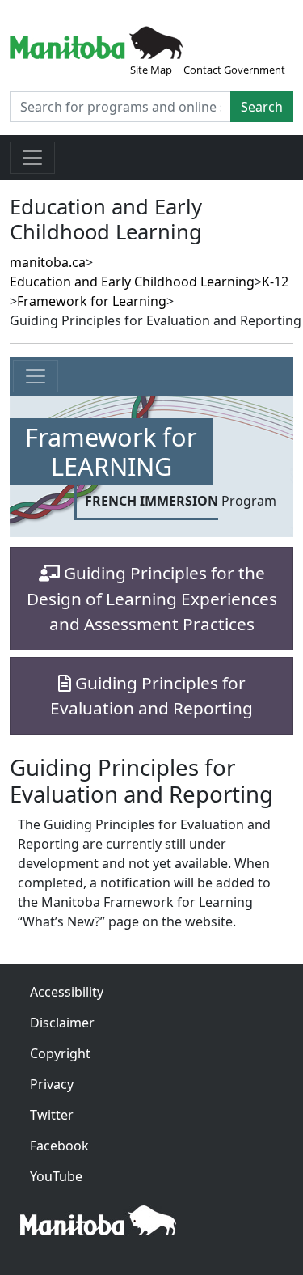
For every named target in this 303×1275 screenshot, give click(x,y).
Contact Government (234, 69)
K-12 (275, 281)
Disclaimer (62, 1022)
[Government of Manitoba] (96, 41)
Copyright (60, 1053)
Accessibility (66, 992)
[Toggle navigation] (32, 158)
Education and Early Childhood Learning (132, 281)
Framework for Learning (91, 301)
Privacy (52, 1084)
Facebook (59, 1145)
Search (262, 107)
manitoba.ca (48, 262)
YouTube (56, 1176)
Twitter (52, 1115)
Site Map (151, 69)
